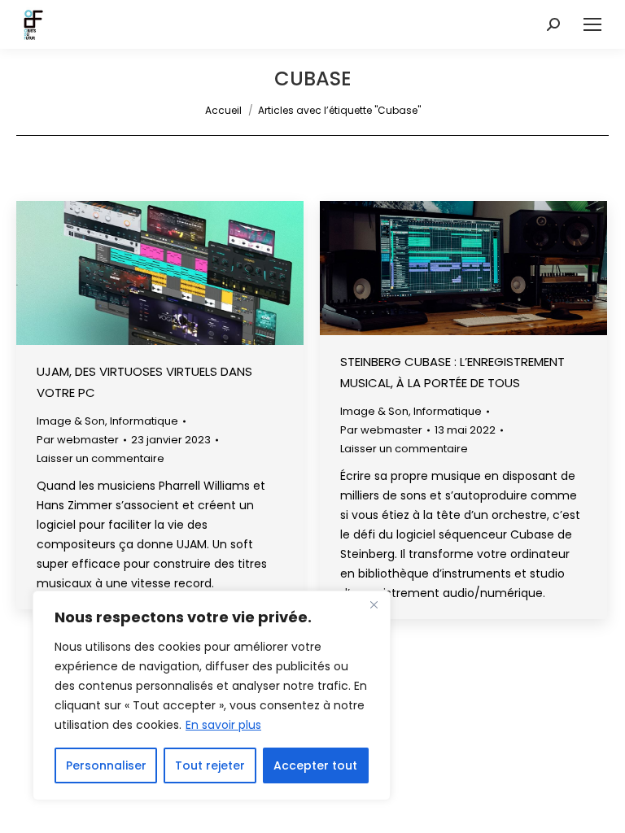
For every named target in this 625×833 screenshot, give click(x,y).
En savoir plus (223, 725)
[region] (212, 695)
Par (78, 439)
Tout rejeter (210, 765)
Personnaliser (106, 765)
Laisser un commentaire (100, 458)
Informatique (144, 421)
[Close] (373, 604)
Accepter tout (315, 765)
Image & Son (71, 421)
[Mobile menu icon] (592, 24)
